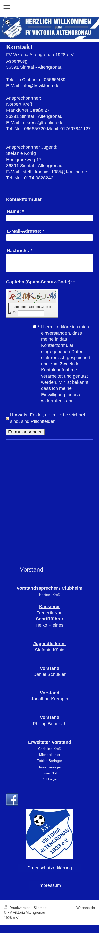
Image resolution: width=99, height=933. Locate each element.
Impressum (49, 885)
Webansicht (85, 908)
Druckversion (19, 908)
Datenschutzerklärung (49, 867)
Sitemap (40, 908)
